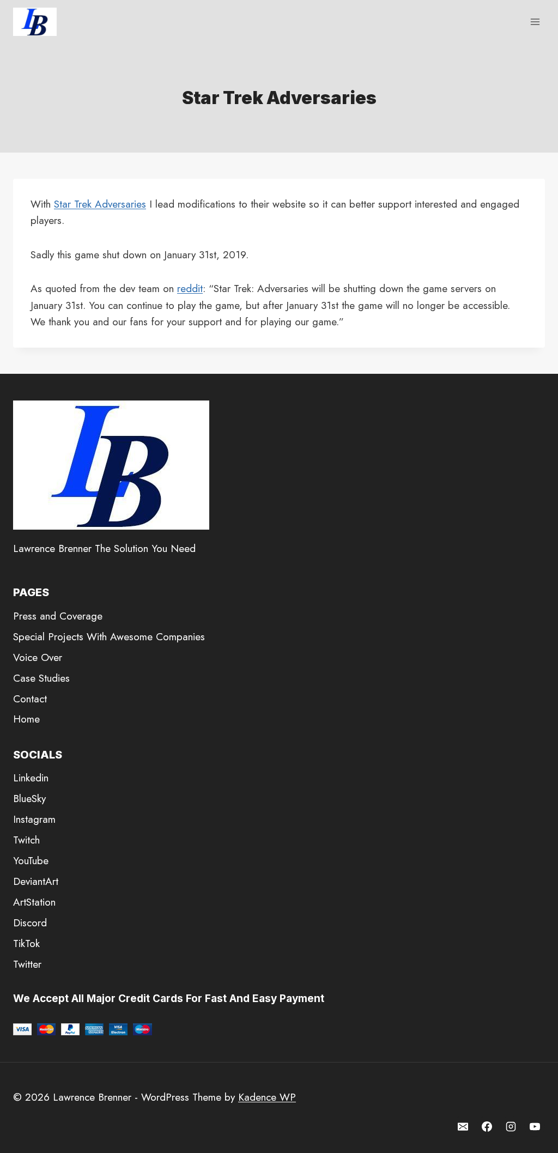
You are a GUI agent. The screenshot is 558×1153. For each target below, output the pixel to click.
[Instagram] (510, 1126)
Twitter (27, 964)
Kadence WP (267, 1097)
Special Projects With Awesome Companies (109, 636)
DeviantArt (35, 881)
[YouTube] (534, 1126)
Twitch (26, 840)
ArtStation (34, 902)
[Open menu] (535, 21)
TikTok (26, 943)
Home (26, 719)
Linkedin (30, 777)
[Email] (463, 1126)
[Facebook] (487, 1126)
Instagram (34, 819)
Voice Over (37, 657)
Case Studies (41, 678)
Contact (30, 698)
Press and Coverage (57, 616)
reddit (190, 288)
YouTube (30, 860)
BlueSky (29, 798)
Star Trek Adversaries (100, 204)
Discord (30, 922)
